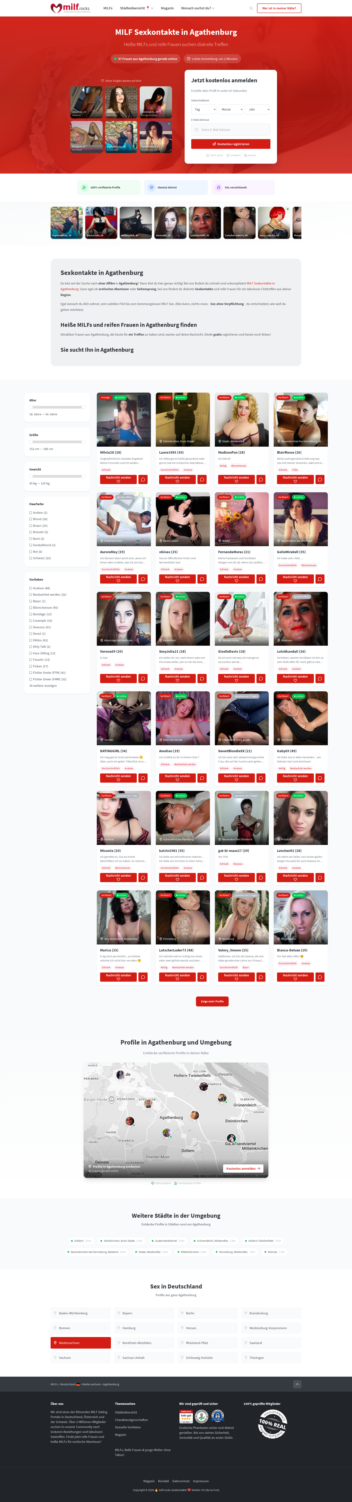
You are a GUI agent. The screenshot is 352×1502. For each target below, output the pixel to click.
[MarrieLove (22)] (194, 1115)
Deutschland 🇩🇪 (70, 1384)
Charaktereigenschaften (131, 1420)
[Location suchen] (251, 8)
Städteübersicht (126, 1412)
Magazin (167, 8)
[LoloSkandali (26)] (130, 1121)
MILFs (108, 8)
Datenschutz (181, 1481)
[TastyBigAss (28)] (121, 1075)
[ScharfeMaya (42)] (148, 1104)
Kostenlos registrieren (233, 144)
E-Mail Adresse (200, 120)
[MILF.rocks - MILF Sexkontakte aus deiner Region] (70, 8)
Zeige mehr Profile (212, 1001)
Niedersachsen (91, 1384)
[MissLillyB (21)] (222, 1098)
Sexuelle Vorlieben (128, 1427)
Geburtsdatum (200, 100)
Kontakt (163, 1481)
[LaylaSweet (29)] (231, 1138)
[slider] (31, 407)
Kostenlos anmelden (241, 1168)
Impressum (201, 1481)
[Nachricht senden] (143, 479)
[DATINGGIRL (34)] (204, 1086)
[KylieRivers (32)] (167, 1133)
